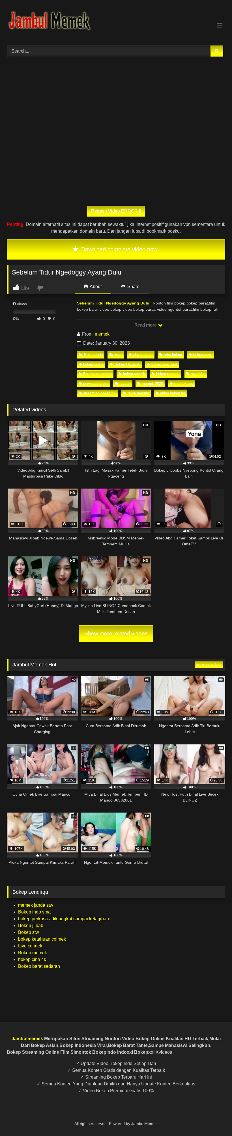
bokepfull (198, 374)
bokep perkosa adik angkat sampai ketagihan (63, 918)
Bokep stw (28, 932)
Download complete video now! (119, 249)
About (95, 286)
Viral (118, 355)
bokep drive (202, 355)
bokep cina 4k (32, 959)
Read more (146, 325)
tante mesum (138, 393)
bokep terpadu (167, 374)
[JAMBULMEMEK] (116, 21)
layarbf (125, 383)
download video (95, 383)
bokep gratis (93, 364)
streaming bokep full (99, 393)
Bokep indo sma (34, 912)
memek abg (184, 383)
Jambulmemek (27, 1038)
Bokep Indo (93, 355)
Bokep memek (32, 952)
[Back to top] (214, 1119)
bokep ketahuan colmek (42, 939)
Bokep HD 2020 (127, 364)
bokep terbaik (134, 374)
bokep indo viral (164, 364)
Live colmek (30, 945)
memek (102, 334)
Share (132, 286)
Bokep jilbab (30, 925)
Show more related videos (116, 633)
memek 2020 (152, 383)
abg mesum (142, 355)
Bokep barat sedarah (39, 966)
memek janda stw (35, 905)
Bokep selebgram (97, 374)
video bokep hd (172, 393)
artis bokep (173, 355)
